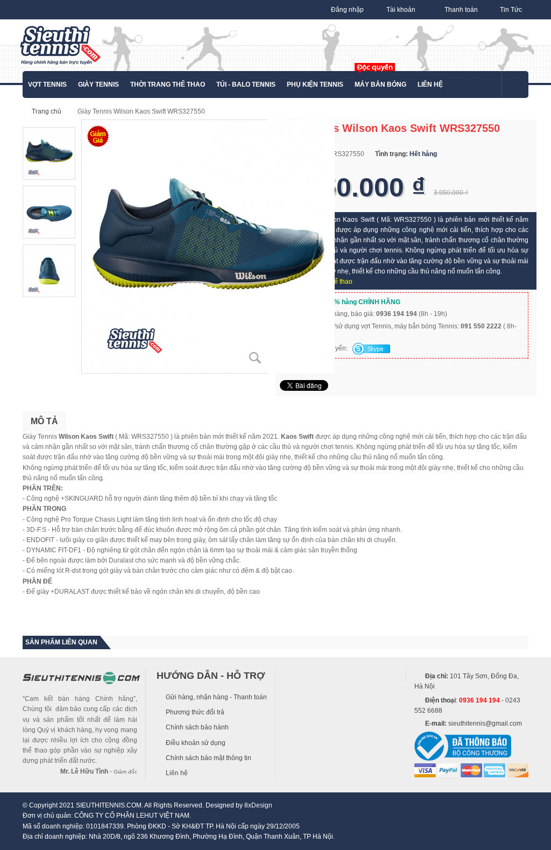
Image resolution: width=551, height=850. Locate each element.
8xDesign (258, 805)
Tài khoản (400, 9)
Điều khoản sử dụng (195, 743)
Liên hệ (177, 773)
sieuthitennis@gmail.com (485, 723)
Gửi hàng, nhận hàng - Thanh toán (216, 697)
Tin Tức (511, 9)
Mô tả (44, 421)
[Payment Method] (425, 770)
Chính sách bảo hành (197, 727)
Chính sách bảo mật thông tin (208, 758)
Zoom (255, 358)
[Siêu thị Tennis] (60, 45)
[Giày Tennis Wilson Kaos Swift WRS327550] (208, 246)
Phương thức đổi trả (195, 712)
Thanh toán (461, 9)
